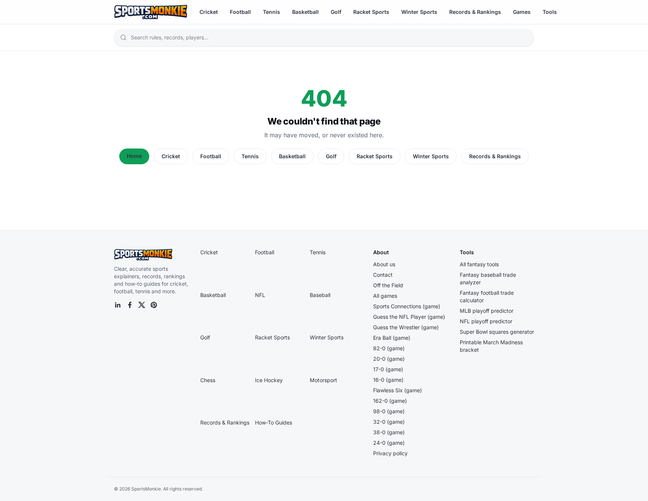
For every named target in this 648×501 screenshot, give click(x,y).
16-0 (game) (388, 379)
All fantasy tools (479, 264)
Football (240, 12)
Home (134, 156)
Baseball (320, 295)
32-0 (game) (389, 421)
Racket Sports (371, 12)
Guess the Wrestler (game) (406, 327)
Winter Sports (419, 12)
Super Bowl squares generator (497, 331)
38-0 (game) (389, 432)
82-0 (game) (389, 348)
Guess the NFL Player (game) (409, 317)
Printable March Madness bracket (491, 346)
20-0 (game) (389, 359)
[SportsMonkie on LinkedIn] (118, 305)
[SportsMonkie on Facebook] (130, 305)
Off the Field (388, 285)
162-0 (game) (390, 401)
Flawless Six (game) (397, 390)
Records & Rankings (475, 12)
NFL (260, 295)
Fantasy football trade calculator (487, 296)
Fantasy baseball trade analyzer (488, 278)
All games (385, 295)
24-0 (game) (389, 443)
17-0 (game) (388, 369)
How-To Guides (273, 422)
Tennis (271, 12)
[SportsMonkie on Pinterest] (154, 305)
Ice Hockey (269, 380)
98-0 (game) (389, 411)
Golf (336, 12)
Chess (207, 380)
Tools (550, 12)
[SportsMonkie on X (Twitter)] (142, 305)
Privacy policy (390, 453)
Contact (383, 275)
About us (384, 264)
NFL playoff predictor (486, 321)
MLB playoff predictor (486, 311)
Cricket (209, 12)
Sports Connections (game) (406, 306)
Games (522, 12)
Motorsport (323, 380)
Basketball (305, 12)
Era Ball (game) (391, 337)
